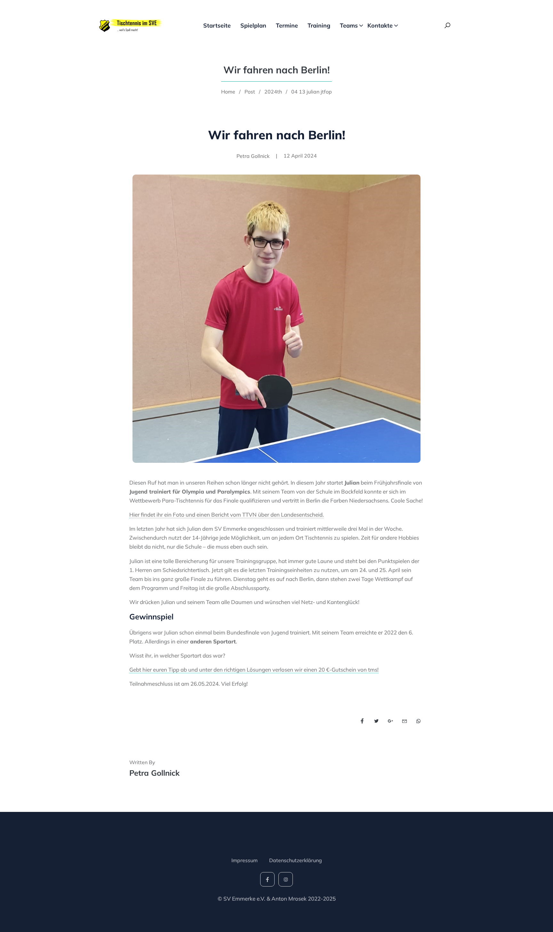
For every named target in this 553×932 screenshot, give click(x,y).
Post (249, 91)
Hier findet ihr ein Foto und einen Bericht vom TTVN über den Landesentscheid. (226, 514)
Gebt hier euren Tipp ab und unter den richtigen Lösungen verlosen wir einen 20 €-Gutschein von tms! (254, 669)
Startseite (217, 25)
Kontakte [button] (380, 25)
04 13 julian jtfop (311, 91)
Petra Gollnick (154, 773)
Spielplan (253, 25)
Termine (287, 25)
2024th (273, 91)
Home (228, 91)
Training (319, 25)
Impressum (244, 860)
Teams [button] (349, 25)
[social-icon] (267, 879)
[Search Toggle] (447, 26)
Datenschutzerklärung (295, 860)
